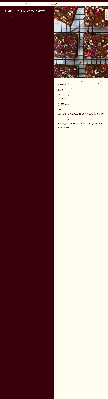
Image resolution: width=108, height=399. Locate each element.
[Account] (94, 4)
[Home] (54, 4)
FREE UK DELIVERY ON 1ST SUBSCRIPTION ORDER (76, 0)
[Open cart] (96, 3)
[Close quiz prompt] (106, 10)
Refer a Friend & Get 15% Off (17, 0)
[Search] (92, 4)
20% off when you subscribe (45, 0)
